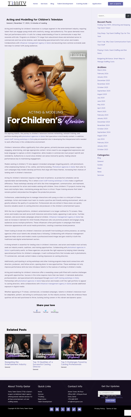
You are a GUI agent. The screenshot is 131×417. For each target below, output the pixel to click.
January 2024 (102, 146)
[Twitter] (63, 409)
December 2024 (103, 122)
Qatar (7, 250)
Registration (42, 399)
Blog (52, 4)
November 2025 (103, 84)
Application (96, 4)
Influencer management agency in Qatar (64, 217)
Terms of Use (111, 408)
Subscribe (110, 400)
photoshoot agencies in (76, 247)
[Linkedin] (68, 409)
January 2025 (102, 118)
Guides (100, 165)
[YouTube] (79, 409)
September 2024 (103, 132)
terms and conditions (115, 397)
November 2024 (103, 125)
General (10, 23)
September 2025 (103, 91)
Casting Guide (81, 4)
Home (35, 4)
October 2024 (102, 129)
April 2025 (101, 108)
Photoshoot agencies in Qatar (63, 167)
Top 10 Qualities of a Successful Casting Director (43, 364)
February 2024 (102, 142)
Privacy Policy (99, 408)
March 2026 (101, 70)
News (99, 172)
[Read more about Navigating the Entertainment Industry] (17, 346)
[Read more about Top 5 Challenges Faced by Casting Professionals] (74, 346)
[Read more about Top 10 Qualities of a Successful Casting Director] (46, 346)
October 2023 (102, 149)
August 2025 (102, 94)
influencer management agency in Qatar (35, 43)
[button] (115, 4)
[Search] (128, 16)
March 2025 (101, 111)
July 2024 (101, 139)
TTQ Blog (41, 396)
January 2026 (102, 77)
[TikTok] (74, 409)
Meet (99, 168)
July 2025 (101, 98)
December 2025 (103, 80)
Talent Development (65, 4)
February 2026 (102, 73)
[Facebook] (52, 409)
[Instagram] (57, 409)
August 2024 (102, 136)
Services (44, 4)
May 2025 (101, 104)
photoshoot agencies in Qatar (33, 136)
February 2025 (102, 115)
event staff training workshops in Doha (19, 139)
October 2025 (102, 87)
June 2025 (101, 101)
